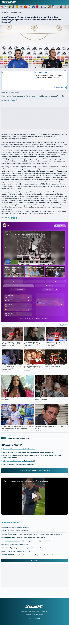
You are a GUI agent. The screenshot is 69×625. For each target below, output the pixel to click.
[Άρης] (17, 6)
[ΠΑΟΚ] (13, 6)
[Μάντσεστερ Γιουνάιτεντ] (25, 6)
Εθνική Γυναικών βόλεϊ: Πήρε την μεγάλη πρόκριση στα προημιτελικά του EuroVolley (28, 452)
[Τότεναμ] (41, 6)
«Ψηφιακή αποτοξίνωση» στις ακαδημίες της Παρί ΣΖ (19, 461)
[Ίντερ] (65, 6)
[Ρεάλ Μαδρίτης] (45, 6)
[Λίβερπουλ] (21, 6)
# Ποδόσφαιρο (25, 438)
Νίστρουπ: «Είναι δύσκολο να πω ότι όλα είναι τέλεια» (19, 449)
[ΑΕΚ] (9, 6)
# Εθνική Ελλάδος (13, 438)
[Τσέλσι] (33, 6)
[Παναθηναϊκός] (5, 6)
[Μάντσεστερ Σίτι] (29, 6)
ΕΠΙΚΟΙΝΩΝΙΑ (24, 611)
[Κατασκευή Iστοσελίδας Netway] (37, 618)
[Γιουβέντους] (57, 6)
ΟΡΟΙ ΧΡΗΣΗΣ (45, 611)
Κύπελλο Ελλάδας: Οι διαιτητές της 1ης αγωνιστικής (18, 464)
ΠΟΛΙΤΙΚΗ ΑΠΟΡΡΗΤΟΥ (34, 611)
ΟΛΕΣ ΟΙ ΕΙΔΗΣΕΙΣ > (34, 560)
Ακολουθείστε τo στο (34, 471)
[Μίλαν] (61, 6)
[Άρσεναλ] (37, 6)
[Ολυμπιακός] (1, 6)
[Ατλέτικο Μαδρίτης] (53, 6)
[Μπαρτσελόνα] (49, 6)
